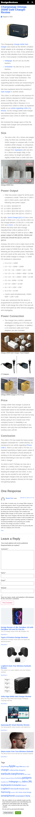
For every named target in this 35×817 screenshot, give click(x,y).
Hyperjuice (19, 150)
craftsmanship (13, 770)
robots (27, 789)
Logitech (5, 788)
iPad (20, 782)
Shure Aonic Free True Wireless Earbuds (17, 751)
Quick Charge (13, 217)
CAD (27, 766)
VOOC (10, 225)
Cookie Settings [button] (8, 812)
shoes (20, 792)
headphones (4, 782)
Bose (24, 766)
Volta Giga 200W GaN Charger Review (16, 696)
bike (20, 766)
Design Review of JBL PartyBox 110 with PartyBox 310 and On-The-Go (17, 628)
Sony (27, 796)
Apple (12, 766)
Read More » (4, 634)
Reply (2, 530)
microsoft (14, 789)
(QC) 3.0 (21, 217)
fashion (3, 778)
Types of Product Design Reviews (14, 637)
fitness (13, 778)
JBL (30, 781)
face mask (27, 774)
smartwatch (20, 796)
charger (5, 770)
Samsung (5, 792)
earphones (17, 773)
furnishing (18, 778)
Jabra (25, 781)
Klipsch (23, 785)
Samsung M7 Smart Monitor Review (15, 725)
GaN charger (6, 92)
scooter (13, 792)
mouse (21, 789)
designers (22, 770)
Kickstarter (9, 67)
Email (3, 580)
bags (17, 766)
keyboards (6, 785)
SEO (16, 792)
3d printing (4, 766)
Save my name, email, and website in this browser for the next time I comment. (17, 598)
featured (8, 778)
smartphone (8, 795)
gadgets (27, 777)
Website (3, 588)
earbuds (6, 773)
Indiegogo (8, 61)
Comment (4, 549)
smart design (27, 792)
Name (3, 573)
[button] (28, 2)
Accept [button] (18, 812)
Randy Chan (10, 498)
